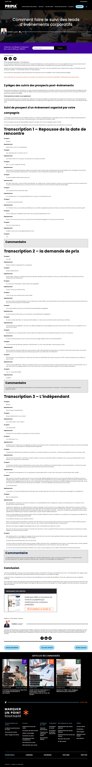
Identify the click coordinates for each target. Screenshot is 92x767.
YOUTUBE (66, 755)
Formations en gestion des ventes (52, 732)
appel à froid (83, 573)
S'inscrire (60, 48)
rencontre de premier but (43, 92)
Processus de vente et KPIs (30, 730)
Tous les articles (47, 648)
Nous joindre (83, 1)
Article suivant (81, 648)
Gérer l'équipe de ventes (12, 735)
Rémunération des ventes (29, 745)
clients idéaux (36, 70)
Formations (52, 723)
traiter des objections (20, 581)
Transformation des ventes (29, 6)
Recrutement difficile (44, 738)
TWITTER (84, 755)
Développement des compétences (28, 739)
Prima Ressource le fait (20, 68)
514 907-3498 (8, 1)
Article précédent (12, 648)
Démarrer (79, 6)
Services (41, 6)
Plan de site (7, 764)
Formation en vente (28, 736)
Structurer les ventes (11, 732)
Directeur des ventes (64, 739)
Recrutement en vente (28, 742)
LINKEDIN (29, 755)
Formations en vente (52, 727)
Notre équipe (80, 731)
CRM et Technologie (28, 733)
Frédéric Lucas (12, 32)
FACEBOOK (47, 755)
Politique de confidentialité (17, 764)
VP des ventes (62, 741)
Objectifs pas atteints (43, 728)
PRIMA (79, 723)
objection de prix (10, 389)
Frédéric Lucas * (17, 624)
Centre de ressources (60, 6)
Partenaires (80, 729)
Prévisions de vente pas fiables (44, 733)
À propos (71, 6)
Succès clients (49, 6)
